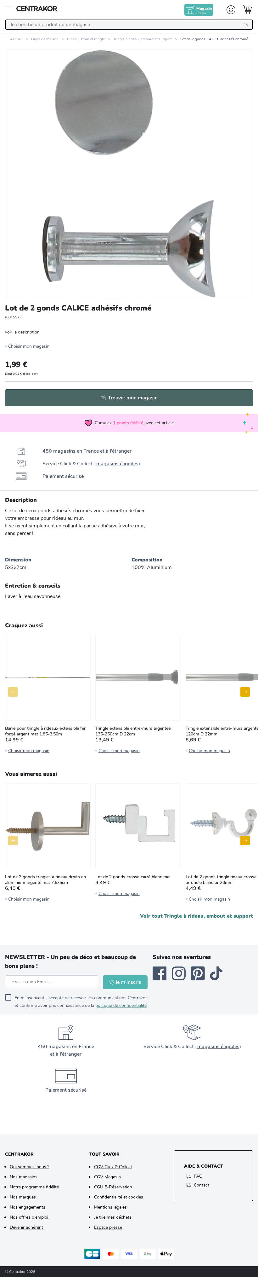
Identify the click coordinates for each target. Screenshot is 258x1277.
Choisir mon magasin (28, 346)
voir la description (22, 332)
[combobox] (129, 25)
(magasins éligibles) (218, 1046)
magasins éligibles (117, 463)
